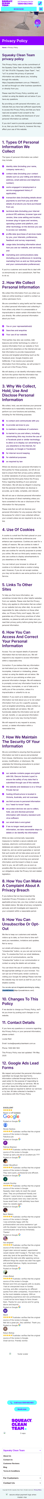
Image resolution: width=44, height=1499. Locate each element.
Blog (5, 1467)
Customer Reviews (11, 1463)
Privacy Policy (37, 1490)
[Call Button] (40, 3)
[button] (41, 9)
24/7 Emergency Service (25, 3)
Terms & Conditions (11, 1471)
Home (4, 47)
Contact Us (8, 1460)
